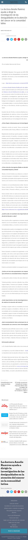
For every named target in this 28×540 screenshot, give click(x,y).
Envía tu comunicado (14, 531)
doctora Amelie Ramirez (9, 87)
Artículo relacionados (7, 397)
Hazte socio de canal (14, 522)
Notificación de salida (22, 87)
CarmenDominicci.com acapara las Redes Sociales (6, 384)
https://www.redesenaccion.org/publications (14, 209)
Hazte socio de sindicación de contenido (14, 520)
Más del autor (5, 400)
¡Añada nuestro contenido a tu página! (14, 508)
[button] (26, 2)
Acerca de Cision (14, 517)
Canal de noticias (14, 503)
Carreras (14, 525)
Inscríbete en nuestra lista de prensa (14, 506)
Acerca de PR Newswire (14, 515)
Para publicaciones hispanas (14, 510)
